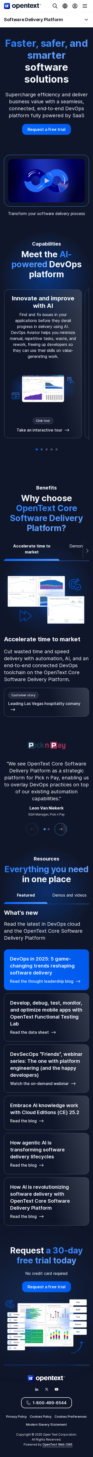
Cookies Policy (41, 1416)
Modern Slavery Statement (46, 1424)
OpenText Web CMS (57, 1444)
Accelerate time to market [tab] (31, 548)
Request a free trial (47, 129)
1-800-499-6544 (49, 1402)
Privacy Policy (16, 1416)
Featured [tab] (26, 895)
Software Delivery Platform (33, 20)
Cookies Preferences (71, 1416)
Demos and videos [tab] (69, 895)
